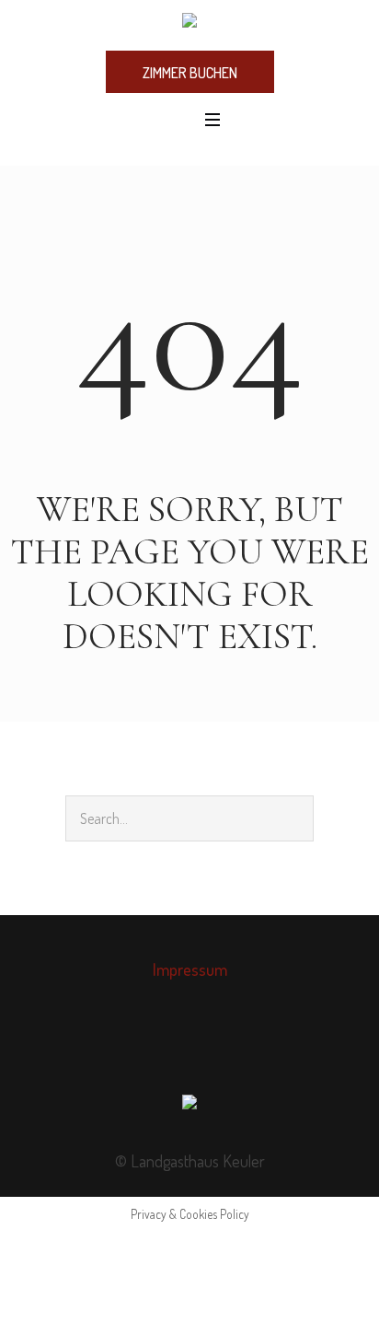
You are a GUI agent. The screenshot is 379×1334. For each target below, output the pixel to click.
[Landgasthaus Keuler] (189, 24)
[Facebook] (169, 1050)
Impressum (190, 969)
